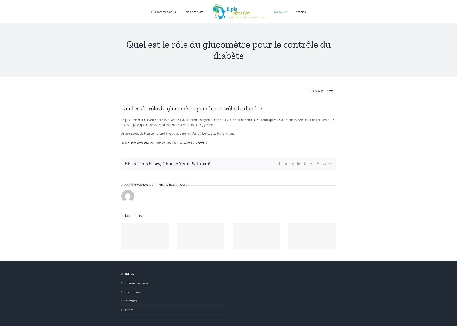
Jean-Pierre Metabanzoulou (139, 142)
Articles (129, 310)
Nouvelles (184, 142)
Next (330, 91)
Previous (317, 91)
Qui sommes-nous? (136, 283)
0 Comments (200, 142)
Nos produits (132, 292)
